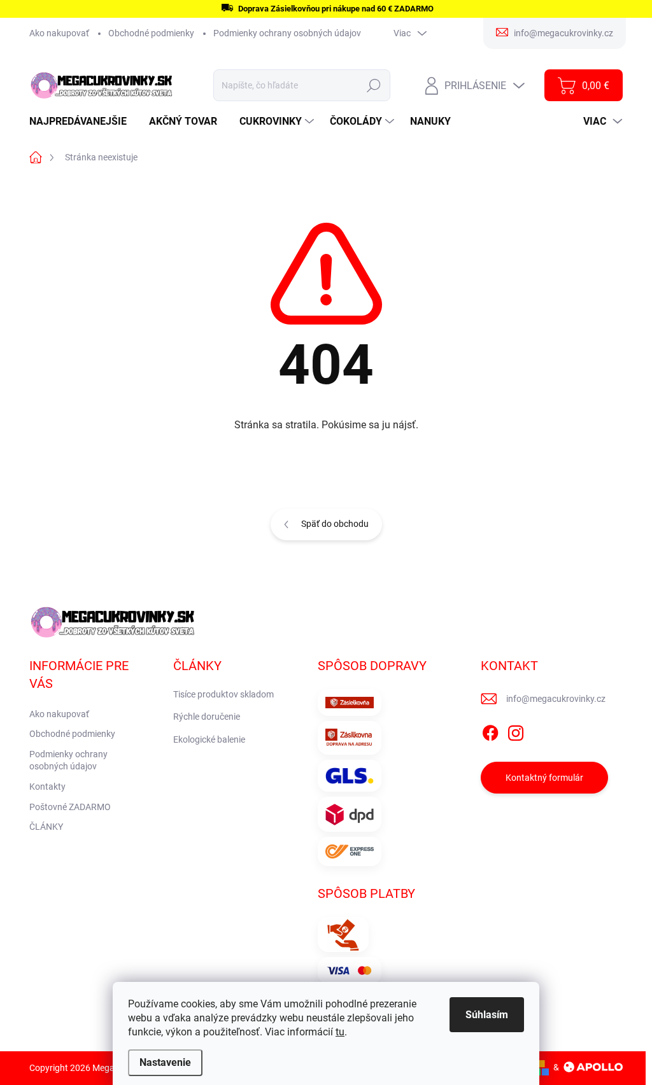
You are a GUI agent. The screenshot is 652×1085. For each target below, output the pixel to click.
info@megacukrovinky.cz (556, 699)
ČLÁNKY (46, 827)
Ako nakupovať (59, 33)
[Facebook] (490, 730)
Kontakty (47, 786)
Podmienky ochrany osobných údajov (287, 33)
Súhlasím (486, 1015)
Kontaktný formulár (544, 778)
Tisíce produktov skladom (223, 694)
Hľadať (374, 85)
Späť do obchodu (335, 524)
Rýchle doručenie (206, 716)
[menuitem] (82, 121)
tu (340, 1032)
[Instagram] (515, 730)
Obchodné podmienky (151, 33)
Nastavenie (165, 1062)
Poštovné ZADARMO (70, 807)
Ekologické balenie (209, 739)
